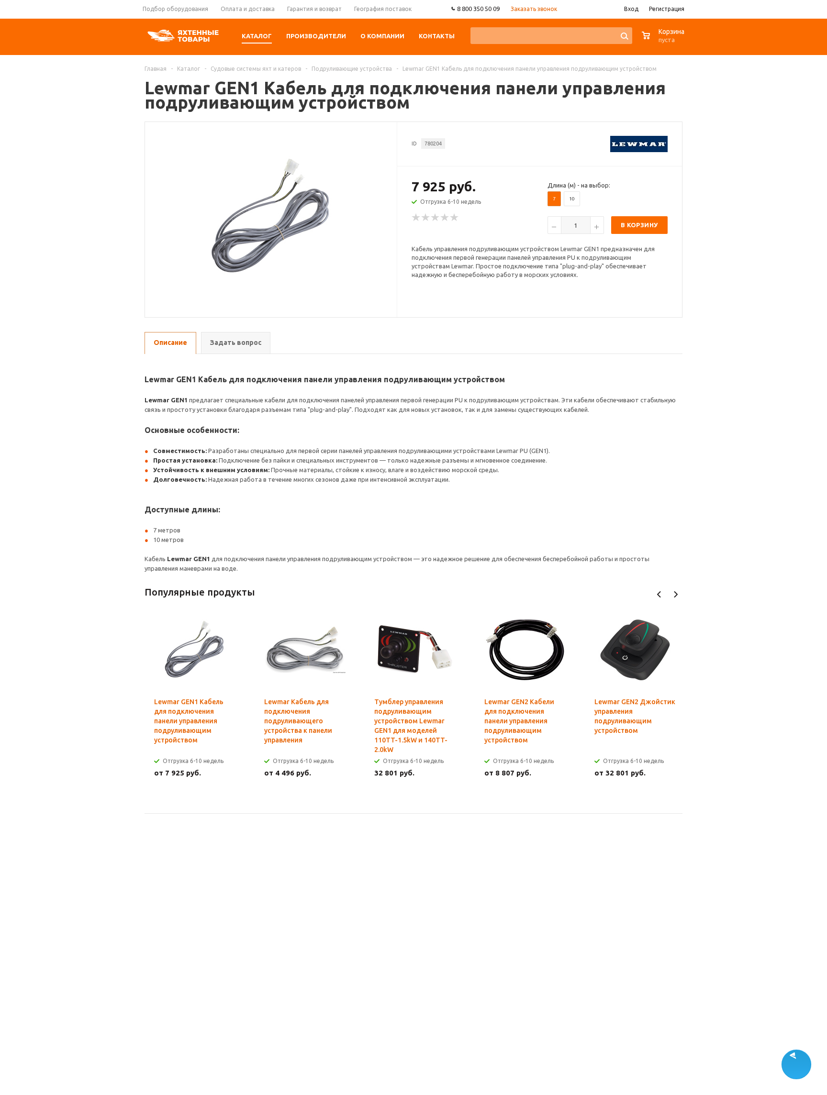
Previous (659, 594)
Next (675, 594)
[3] (435, 217)
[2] (426, 217)
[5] (454, 217)
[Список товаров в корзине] (664, 40)
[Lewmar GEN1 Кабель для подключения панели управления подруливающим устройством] (271, 216)
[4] (445, 217)
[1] (416, 217)
